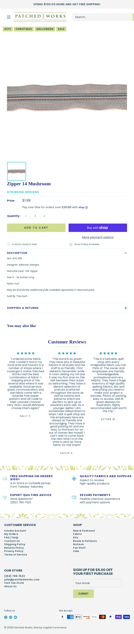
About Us (10, 586)
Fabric (77, 534)
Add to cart (36, 228)
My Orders (11, 534)
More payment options (98, 237)
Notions (78, 544)
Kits (8, 29)
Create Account (15, 530)
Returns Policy (14, 548)
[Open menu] (8, 17)
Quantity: (13, 216)
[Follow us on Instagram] (10, 617)
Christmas (24, 29)
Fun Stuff (79, 548)
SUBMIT (83, 594)
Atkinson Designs (23, 192)
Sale (61, 29)
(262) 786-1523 (14, 576)
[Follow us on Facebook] (5, 617)
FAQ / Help (11, 537)
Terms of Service (15, 554)
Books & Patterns (85, 541)
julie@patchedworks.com (22, 579)
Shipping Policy (14, 544)
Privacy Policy (13, 551)
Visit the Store (14, 583)
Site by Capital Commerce (50, 627)
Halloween (44, 29)
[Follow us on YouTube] (15, 617)
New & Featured (84, 530)
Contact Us (12, 541)
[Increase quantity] (44, 216)
